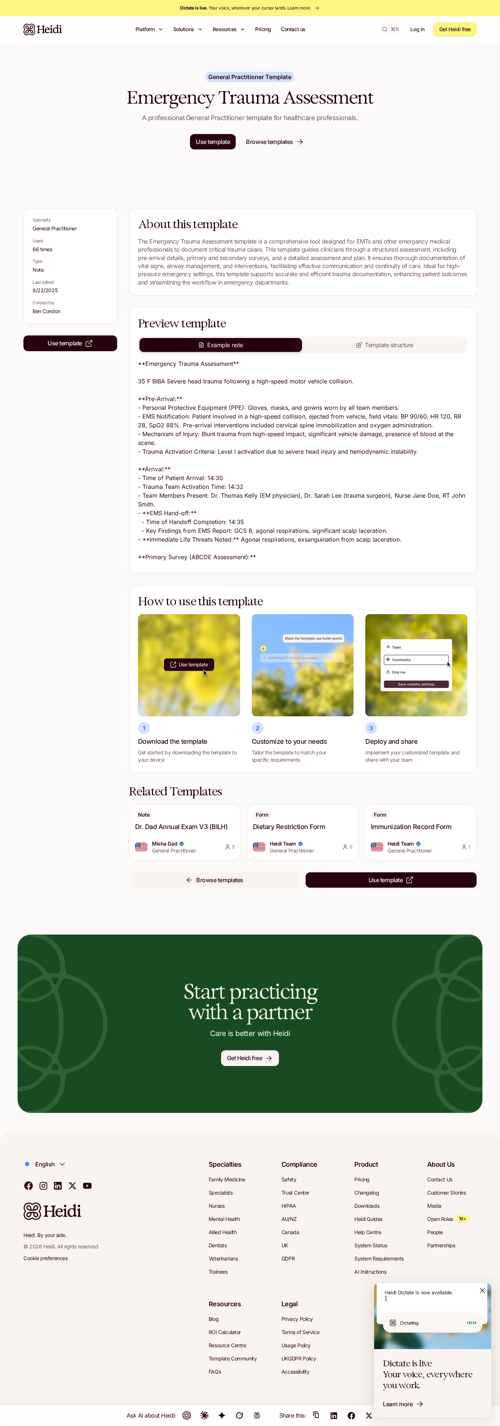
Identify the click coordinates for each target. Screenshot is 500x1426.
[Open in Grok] (239, 1415)
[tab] (220, 345)
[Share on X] (369, 1415)
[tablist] (302, 345)
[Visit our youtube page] (87, 1185)
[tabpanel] (302, 461)
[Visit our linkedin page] (58, 1185)
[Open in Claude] (204, 1415)
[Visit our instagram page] (43, 1185)
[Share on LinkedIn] (333, 1415)
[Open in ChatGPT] (186, 1415)
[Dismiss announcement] (482, 1290)
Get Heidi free (455, 29)
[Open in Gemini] (221, 1415)
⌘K (395, 29)
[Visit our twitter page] (72, 1185)
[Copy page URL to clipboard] (316, 1415)
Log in (417, 29)
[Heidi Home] (42, 29)
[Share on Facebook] (351, 1415)
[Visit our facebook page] (28, 1185)
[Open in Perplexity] (257, 1415)
